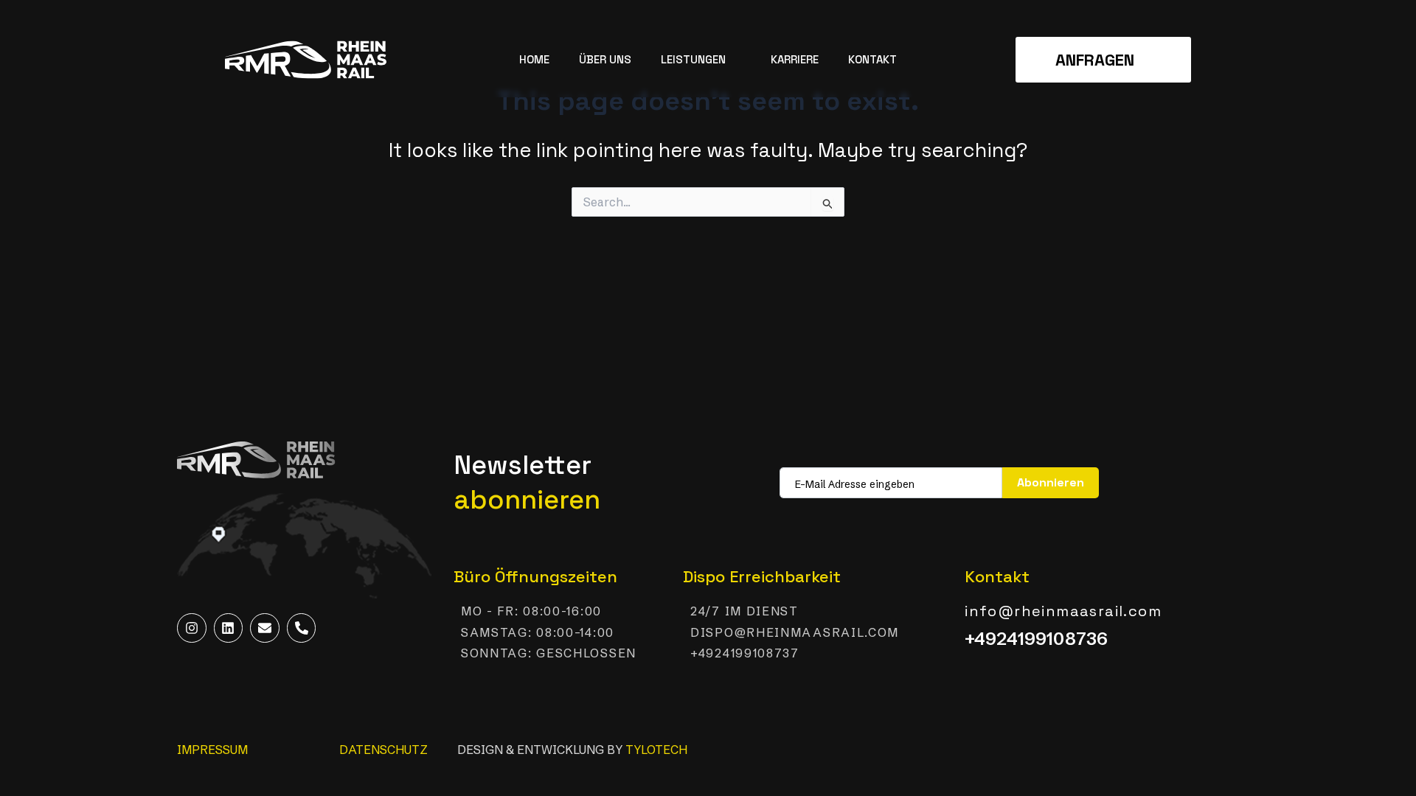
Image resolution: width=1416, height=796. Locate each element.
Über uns (605, 59)
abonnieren (1050, 482)
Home (534, 59)
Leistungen (693, 59)
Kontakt (872, 59)
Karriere (795, 59)
